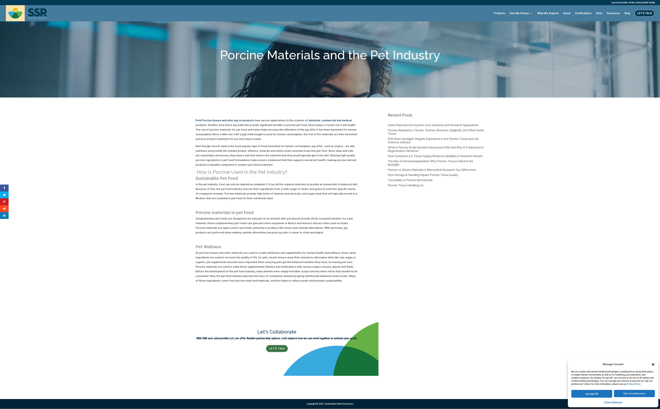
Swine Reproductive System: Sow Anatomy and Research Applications (433, 125)
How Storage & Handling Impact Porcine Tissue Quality (423, 175)
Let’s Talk (644, 13)
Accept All (592, 393)
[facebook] (4, 188)
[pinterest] (4, 201)
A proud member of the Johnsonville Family (633, 3)
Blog (627, 13)
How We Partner (519, 13)
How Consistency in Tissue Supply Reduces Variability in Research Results (435, 156)
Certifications (583, 13)
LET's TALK (277, 348)
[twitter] (4, 194)
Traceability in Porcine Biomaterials (410, 180)
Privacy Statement (613, 402)
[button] (653, 364)
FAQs (599, 13)
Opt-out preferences (634, 393)
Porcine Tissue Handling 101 (406, 185)
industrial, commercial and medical (330, 120)
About (566, 13)
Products (499, 13)
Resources (613, 13)
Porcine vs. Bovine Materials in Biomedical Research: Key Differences (432, 169)
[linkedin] (4, 215)
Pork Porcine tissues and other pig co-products (225, 120)
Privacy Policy (633, 384)
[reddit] (4, 208)
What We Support (548, 13)
